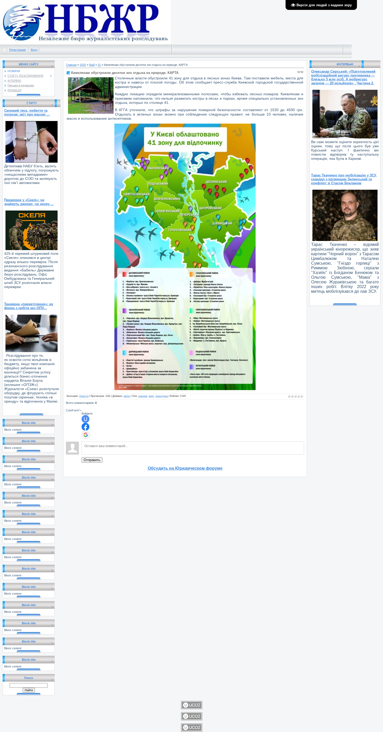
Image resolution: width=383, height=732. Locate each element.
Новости (84, 396)
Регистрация (17, 49)
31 (99, 64)
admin (126, 396)
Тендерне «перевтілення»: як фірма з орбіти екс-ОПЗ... (28, 306)
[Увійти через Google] (86, 435)
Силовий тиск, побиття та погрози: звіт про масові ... (27, 112)
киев (151, 396)
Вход (34, 49)
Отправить (92, 460)
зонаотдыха (161, 396)
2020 (83, 64)
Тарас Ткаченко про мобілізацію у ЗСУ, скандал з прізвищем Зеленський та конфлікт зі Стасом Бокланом (344, 179)
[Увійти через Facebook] (85, 427)
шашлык (142, 396)
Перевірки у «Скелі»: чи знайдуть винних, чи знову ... (29, 202)
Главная (71, 64)
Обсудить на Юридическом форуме (185, 468)
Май (92, 64)
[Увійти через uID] (85, 419)
